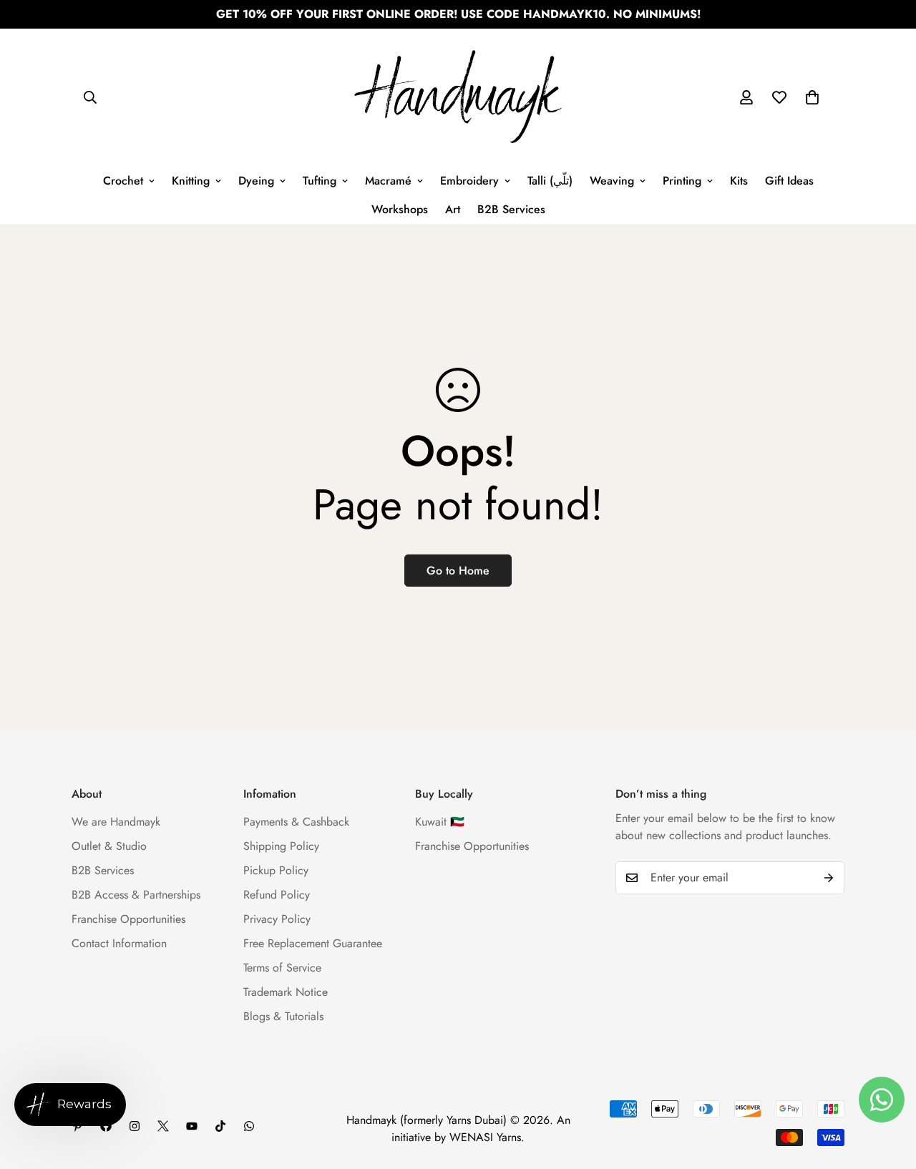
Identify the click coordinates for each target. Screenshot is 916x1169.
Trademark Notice (285, 992)
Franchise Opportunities (128, 919)
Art (452, 209)
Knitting (191, 180)
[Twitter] (163, 1126)
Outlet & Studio (109, 846)
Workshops (399, 209)
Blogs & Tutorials (283, 1016)
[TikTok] (220, 1126)
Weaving (612, 180)
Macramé (388, 180)
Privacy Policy (277, 919)
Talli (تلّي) (549, 180)
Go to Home (458, 570)
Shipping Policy (281, 846)
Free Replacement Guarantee (312, 943)
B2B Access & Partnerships (136, 894)
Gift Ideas (789, 180)
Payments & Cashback (296, 821)
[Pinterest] (77, 1126)
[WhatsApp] (249, 1126)
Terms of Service (282, 967)
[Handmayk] (458, 97)
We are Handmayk (116, 821)
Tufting (319, 180)
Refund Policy (276, 894)
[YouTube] (192, 1126)
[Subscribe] (828, 877)
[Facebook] (106, 1126)
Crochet (123, 180)
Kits (739, 180)
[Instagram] (134, 1126)
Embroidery (469, 180)
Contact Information (119, 943)
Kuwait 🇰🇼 (439, 821)
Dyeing (256, 180)
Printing (682, 180)
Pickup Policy (275, 870)
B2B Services (511, 209)
